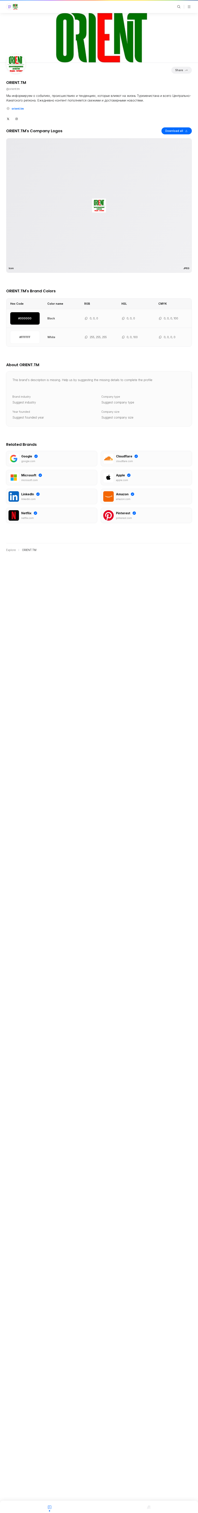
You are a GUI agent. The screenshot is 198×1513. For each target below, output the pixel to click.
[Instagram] (17, 118)
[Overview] (49, 1507)
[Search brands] (179, 6)
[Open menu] (189, 6)
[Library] (148, 1507)
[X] (8, 118)
